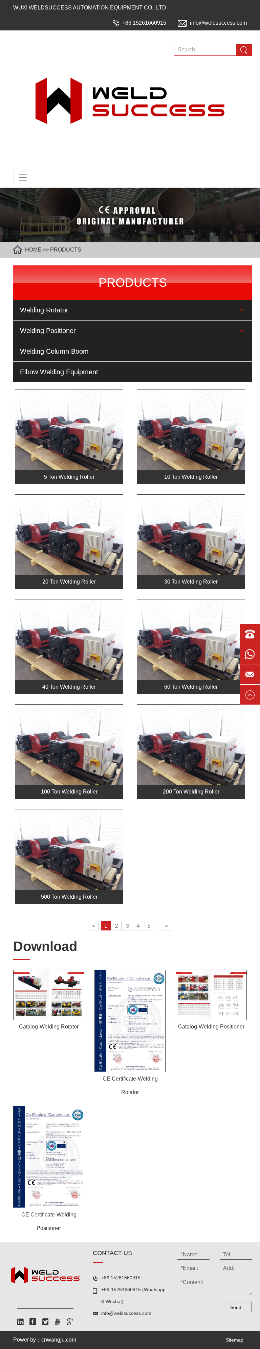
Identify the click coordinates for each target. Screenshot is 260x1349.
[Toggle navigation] (22, 177)
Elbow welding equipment (59, 372)
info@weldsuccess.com (218, 23)
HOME (33, 250)
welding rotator (44, 310)
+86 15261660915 (144, 23)
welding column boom (54, 351)
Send (235, 1307)
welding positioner (48, 330)
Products (65, 250)
